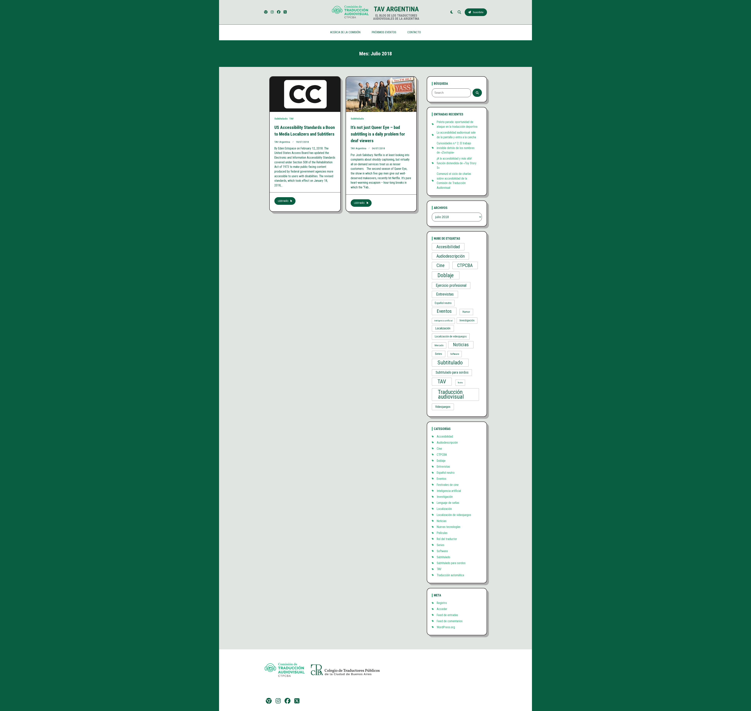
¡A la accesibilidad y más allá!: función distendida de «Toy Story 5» (456, 163)
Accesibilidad (448, 246)
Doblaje (445, 275)
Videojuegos (442, 407)
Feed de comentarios (450, 621)
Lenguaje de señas (448, 503)
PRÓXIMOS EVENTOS (384, 32)
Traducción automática (450, 575)
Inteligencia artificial (443, 320)
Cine (441, 265)
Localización (442, 328)
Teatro (460, 382)
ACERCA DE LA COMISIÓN (345, 32)
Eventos (444, 311)
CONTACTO (414, 32)
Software (454, 353)
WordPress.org (446, 627)
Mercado (439, 345)
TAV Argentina (396, 9)
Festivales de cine (448, 485)
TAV (291, 118)
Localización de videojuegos (451, 336)
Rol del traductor (447, 539)
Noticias (461, 344)
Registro (442, 603)
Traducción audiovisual (451, 394)
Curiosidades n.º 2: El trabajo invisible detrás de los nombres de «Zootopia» (455, 147)
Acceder (442, 609)
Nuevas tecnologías (448, 527)
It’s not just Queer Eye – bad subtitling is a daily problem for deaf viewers (378, 134)
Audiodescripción (450, 256)
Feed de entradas (447, 615)
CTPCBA (465, 265)
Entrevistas (445, 294)
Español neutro (443, 303)
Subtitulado (280, 118)
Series (438, 354)
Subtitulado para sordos (452, 372)
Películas (442, 533)
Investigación (467, 320)
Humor (466, 311)
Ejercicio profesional (451, 285)
